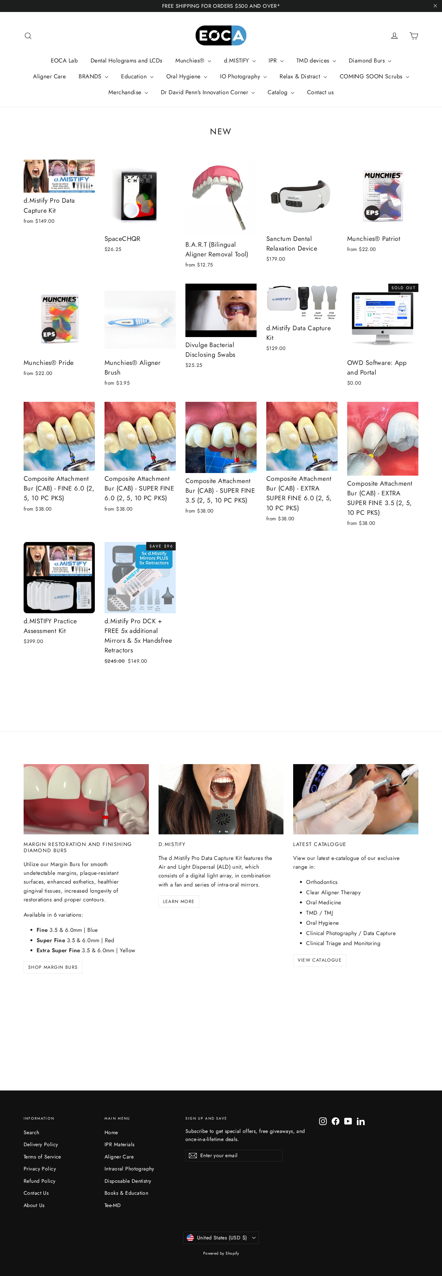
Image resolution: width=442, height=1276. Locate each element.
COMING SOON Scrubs (372, 76)
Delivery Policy (41, 1144)
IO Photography (241, 76)
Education (134, 76)
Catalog (278, 92)
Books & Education (126, 1193)
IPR (274, 60)
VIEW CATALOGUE (320, 960)
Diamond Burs (368, 60)
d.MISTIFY (237, 60)
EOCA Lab (64, 60)
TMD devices (313, 60)
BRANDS (91, 76)
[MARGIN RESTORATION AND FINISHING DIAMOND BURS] (86, 799)
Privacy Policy (40, 1168)
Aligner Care (49, 76)
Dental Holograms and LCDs (126, 60)
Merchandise (125, 92)
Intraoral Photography (129, 1168)
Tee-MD (113, 1205)
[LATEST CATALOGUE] (355, 799)
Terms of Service (42, 1156)
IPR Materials (120, 1144)
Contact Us (36, 1193)
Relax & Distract (301, 76)
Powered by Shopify (221, 1253)
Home (111, 1132)
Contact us (320, 92)
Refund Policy (40, 1181)
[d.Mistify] (221, 799)
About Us (34, 1205)
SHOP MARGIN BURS (53, 967)
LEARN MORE (179, 901)
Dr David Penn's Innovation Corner (205, 92)
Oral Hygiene (184, 76)
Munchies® (190, 60)
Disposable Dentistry (128, 1181)
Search (31, 1132)
